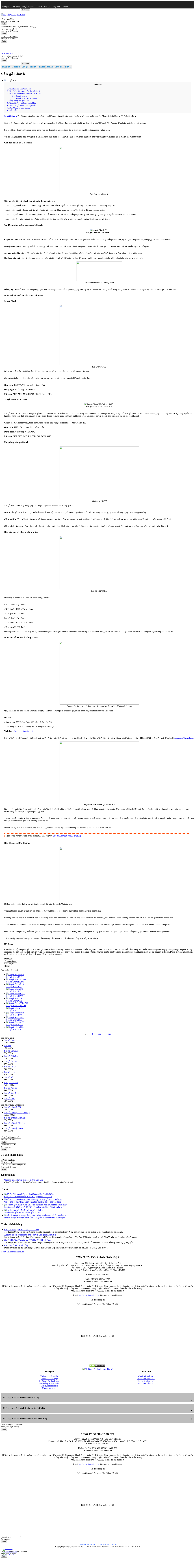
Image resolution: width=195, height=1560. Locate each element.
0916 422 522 (7, 53)
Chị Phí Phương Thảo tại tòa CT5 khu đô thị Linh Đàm (27, 1240)
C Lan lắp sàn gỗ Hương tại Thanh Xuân (21, 1229)
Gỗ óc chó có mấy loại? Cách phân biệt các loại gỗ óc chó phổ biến (32, 1202)
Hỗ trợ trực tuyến (49, 1388)
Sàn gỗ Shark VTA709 (16, 1005)
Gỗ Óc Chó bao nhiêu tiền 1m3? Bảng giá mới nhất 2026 (28, 1196)
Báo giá (47, 6)
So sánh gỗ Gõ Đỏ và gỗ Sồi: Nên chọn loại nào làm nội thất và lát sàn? (34, 1207)
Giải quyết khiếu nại (49, 1386)
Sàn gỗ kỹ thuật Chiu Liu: (15, 1123)
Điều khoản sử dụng (49, 1379)
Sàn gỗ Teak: (9, 1098)
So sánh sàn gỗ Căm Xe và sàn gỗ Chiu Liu (22, 1212)
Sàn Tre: (7, 1045)
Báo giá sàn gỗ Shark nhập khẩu (21, 103)
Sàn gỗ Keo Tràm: (12, 1093)
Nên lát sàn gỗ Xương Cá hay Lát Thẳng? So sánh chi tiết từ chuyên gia (34, 1218)
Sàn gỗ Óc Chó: (11, 1061)
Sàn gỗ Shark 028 (13, 1029)
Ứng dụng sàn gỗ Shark (18, 101)
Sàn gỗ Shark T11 (13, 1010)
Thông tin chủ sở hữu (49, 1376)
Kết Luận (12, 110)
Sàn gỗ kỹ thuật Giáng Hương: (17, 1112)
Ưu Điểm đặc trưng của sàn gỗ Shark (23, 91)
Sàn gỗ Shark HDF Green (24, 98)
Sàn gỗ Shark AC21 (14, 1025)
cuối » (110, 1034)
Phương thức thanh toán (49, 1381)
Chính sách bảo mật (145, 1381)
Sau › (100, 1034)
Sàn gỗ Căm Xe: (11, 1051)
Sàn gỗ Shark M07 (14, 1020)
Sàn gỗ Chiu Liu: (11, 1056)
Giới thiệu (16, 6)
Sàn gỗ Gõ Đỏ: (10, 1067)
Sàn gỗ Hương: (10, 1040)
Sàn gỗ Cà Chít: (11, 1082)
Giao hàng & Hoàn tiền (49, 1383)
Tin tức (39, 6)
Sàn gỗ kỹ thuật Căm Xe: (14, 1118)
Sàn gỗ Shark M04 (14, 991)
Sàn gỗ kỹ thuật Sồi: (12, 1107)
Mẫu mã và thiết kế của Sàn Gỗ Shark (24, 93)
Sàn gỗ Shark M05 (14, 977)
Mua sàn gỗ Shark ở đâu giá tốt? (21, 105)
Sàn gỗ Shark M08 (14, 1015)
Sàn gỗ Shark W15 (14, 1001)
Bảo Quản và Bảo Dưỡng (18, 108)
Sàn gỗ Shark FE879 (15, 982)
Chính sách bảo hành (146, 1379)
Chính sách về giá (145, 1376)
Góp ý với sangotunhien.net (12, 1252)
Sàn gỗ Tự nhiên (28, 6)
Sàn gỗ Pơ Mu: (10, 1088)
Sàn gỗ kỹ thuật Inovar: (14, 1128)
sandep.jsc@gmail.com (184, 738)
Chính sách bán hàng (146, 1383)
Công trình (56, 6)
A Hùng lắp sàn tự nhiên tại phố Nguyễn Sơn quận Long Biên (30, 1235)
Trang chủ (6, 6)
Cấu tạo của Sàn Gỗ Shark (19, 89)
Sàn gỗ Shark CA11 (14, 996)
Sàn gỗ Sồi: (9, 1077)
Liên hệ (65, 6)
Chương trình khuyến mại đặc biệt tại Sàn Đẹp (23, 1180)
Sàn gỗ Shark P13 (13, 986)
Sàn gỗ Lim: (9, 1072)
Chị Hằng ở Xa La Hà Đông (16, 1245)
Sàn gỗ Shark (19, 96)
